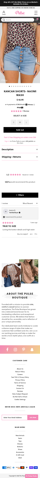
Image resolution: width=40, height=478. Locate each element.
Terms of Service (20, 383)
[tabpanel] (20, 53)
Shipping (20, 385)
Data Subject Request (20, 394)
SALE (20, 458)
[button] (20, 111)
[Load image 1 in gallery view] (20, 53)
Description (7, 149)
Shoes (20, 449)
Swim (20, 438)
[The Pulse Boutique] (20, 13)
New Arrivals (20, 435)
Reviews (20, 391)
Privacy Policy (20, 380)
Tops (20, 441)
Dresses (20, 444)
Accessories (20, 452)
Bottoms (20, 446)
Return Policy (20, 371)
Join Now (33, 417)
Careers (20, 374)
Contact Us (20, 388)
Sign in (7, 141)
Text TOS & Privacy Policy (20, 377)
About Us (20, 369)
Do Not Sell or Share (20, 397)
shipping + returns (11, 156)
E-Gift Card (20, 455)
